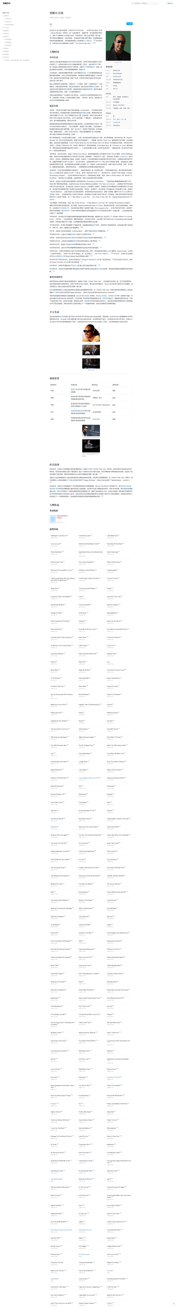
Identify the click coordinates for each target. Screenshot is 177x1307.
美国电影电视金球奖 (78, 411)
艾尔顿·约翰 (116, 122)
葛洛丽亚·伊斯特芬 (71, 238)
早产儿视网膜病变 (89, 67)
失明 (83, 69)
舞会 (93, 86)
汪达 (88, 73)
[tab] (51, 24)
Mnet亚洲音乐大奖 (59, 256)
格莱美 (60, 43)
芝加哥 (125, 154)
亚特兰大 (75, 265)
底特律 (83, 73)
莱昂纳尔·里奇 (113, 296)
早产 (96, 64)
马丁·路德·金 (87, 41)
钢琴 (118, 119)
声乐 (114, 119)
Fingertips (123, 156)
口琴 (122, 119)
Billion (100, 254)
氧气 (72, 67)
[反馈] (173, 1303)
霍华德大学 (74, 234)
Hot (100, 162)
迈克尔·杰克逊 (102, 296)
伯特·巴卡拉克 (123, 192)
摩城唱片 (64, 89)
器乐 (98, 138)
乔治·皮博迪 (100, 269)
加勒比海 (82, 284)
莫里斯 (90, 89)
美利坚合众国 (117, 76)
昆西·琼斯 (106, 298)
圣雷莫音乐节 (64, 208)
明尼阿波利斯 (86, 238)
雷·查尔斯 (93, 132)
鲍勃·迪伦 (65, 178)
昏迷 (93, 225)
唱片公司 (53, 173)
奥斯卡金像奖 (76, 389)
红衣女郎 (96, 419)
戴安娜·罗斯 (88, 301)
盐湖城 (72, 244)
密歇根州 (74, 62)
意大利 (65, 211)
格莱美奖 (62, 316)
